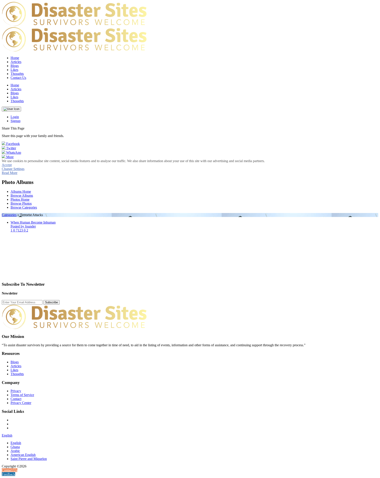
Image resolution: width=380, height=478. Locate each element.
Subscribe (51, 302)
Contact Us (18, 78)
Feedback (8, 474)
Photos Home (20, 199)
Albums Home (21, 191)
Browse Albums (22, 195)
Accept (7, 165)
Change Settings (13, 169)
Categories (9, 215)
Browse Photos (21, 203)
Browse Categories (24, 207)
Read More (9, 173)
